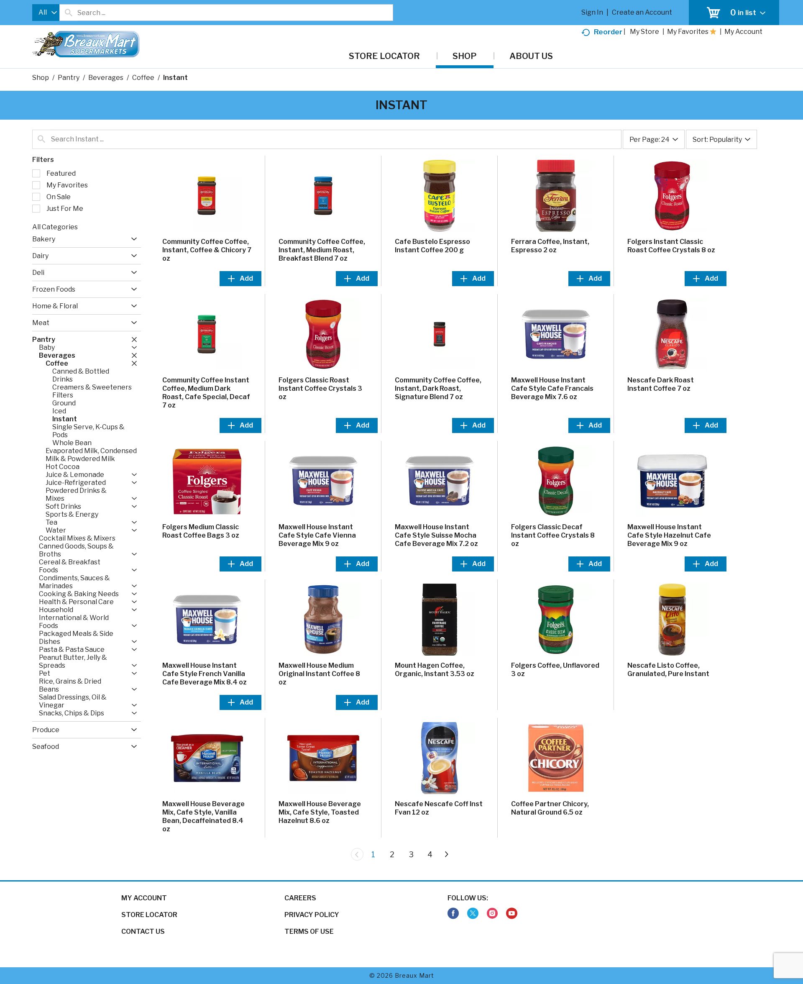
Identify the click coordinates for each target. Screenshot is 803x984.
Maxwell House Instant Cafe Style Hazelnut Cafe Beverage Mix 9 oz (669, 535)
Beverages (105, 78)
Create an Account (642, 12)
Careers (300, 898)
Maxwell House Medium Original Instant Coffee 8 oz (319, 673)
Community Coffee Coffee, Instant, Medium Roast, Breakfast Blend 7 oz (322, 250)
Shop (40, 78)
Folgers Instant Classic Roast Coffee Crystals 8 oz (671, 246)
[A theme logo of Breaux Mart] (86, 48)
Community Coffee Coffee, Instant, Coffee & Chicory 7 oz (206, 250)
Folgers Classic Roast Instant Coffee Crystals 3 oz (320, 388)
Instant (175, 78)
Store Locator (149, 915)
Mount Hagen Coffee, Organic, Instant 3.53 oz (434, 669)
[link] (453, 913)
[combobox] (45, 12)
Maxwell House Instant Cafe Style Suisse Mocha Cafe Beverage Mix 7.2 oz (436, 535)
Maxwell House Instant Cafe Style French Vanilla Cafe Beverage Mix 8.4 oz (204, 673)
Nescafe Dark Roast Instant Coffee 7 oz (660, 384)
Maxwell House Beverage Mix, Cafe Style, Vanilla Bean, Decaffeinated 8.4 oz (203, 816)
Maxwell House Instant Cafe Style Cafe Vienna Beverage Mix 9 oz (317, 535)
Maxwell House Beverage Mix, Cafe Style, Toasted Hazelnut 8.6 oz (320, 812)
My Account (144, 898)
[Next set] (446, 854)
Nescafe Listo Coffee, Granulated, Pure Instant (668, 669)
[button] (132, 239)
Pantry (68, 78)
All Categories (55, 227)
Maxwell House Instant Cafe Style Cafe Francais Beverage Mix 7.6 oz (552, 388)
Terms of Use (309, 931)
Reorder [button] (608, 32)
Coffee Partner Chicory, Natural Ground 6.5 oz (550, 808)
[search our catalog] (68, 12)
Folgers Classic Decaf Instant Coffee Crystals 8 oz (553, 535)
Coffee (143, 78)
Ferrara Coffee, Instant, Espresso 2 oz (550, 246)
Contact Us (143, 931)
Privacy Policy (311, 915)
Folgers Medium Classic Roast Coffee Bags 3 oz (200, 531)
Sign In (592, 12)
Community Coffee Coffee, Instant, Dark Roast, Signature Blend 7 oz (438, 388)
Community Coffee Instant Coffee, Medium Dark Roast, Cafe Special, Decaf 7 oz (206, 392)
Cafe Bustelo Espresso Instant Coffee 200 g (432, 246)
